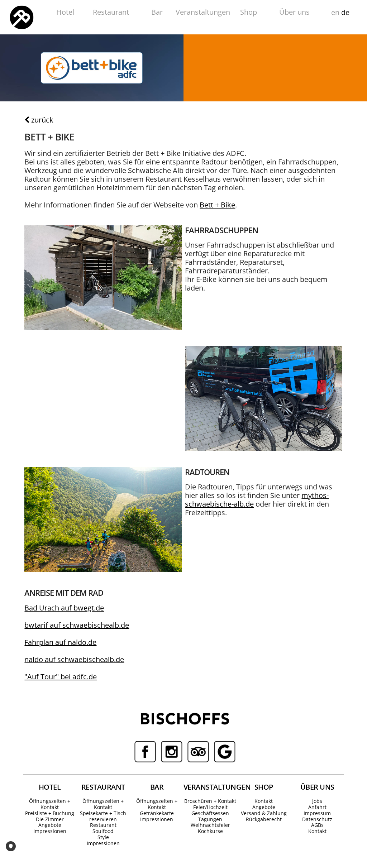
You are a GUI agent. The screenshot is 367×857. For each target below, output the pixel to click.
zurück (41, 120)
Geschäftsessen (210, 813)
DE (345, 12)
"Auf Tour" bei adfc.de (60, 676)
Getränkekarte (157, 813)
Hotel (65, 12)
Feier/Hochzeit (210, 807)
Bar (157, 12)
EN (335, 12)
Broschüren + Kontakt (210, 801)
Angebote (49, 825)
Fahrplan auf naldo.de (60, 642)
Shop (248, 12)
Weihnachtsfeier (210, 825)
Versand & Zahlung (264, 813)
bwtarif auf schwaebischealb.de (76, 625)
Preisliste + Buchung (49, 813)
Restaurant (111, 12)
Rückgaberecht (264, 819)
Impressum (317, 813)
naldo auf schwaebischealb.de (74, 659)
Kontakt (263, 801)
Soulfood (103, 831)
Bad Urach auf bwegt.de (64, 608)
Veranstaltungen (203, 12)
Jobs (317, 801)
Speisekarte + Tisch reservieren (103, 816)
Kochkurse (210, 831)
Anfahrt (317, 807)
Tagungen (210, 819)
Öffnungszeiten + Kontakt (49, 804)
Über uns (294, 12)
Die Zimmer (50, 819)
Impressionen (49, 831)
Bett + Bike (217, 205)
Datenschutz (317, 819)
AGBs (317, 825)
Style (103, 837)
